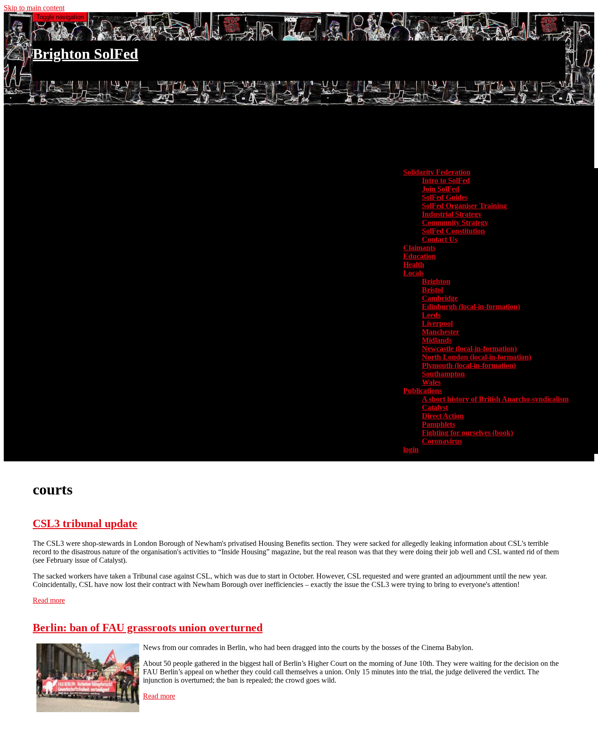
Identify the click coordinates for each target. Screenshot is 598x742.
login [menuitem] (411, 449)
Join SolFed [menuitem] (440, 189)
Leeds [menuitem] (431, 315)
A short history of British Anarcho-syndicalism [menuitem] (495, 399)
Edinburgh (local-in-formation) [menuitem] (471, 307)
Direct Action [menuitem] (443, 416)
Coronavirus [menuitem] (442, 441)
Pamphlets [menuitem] (438, 424)
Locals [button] (413, 273)
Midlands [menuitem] (437, 340)
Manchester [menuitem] (440, 332)
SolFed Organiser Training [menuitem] (464, 206)
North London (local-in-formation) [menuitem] (476, 357)
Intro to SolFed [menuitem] (446, 180)
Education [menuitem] (419, 256)
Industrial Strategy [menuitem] (452, 214)
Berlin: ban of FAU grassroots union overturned (148, 628)
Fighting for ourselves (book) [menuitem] (467, 433)
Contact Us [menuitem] (439, 239)
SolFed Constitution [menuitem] (453, 231)
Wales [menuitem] (431, 382)
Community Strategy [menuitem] (455, 222)
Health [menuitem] (413, 265)
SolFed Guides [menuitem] (445, 197)
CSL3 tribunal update (85, 523)
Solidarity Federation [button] (436, 172)
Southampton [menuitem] (443, 374)
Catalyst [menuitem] (435, 407)
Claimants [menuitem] (419, 248)
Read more (49, 600)
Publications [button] (422, 391)
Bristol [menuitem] (432, 290)
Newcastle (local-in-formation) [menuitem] (469, 349)
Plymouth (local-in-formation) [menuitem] (469, 365)
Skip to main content (34, 8)
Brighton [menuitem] (436, 281)
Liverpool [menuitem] (437, 323)
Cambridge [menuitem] (440, 298)
